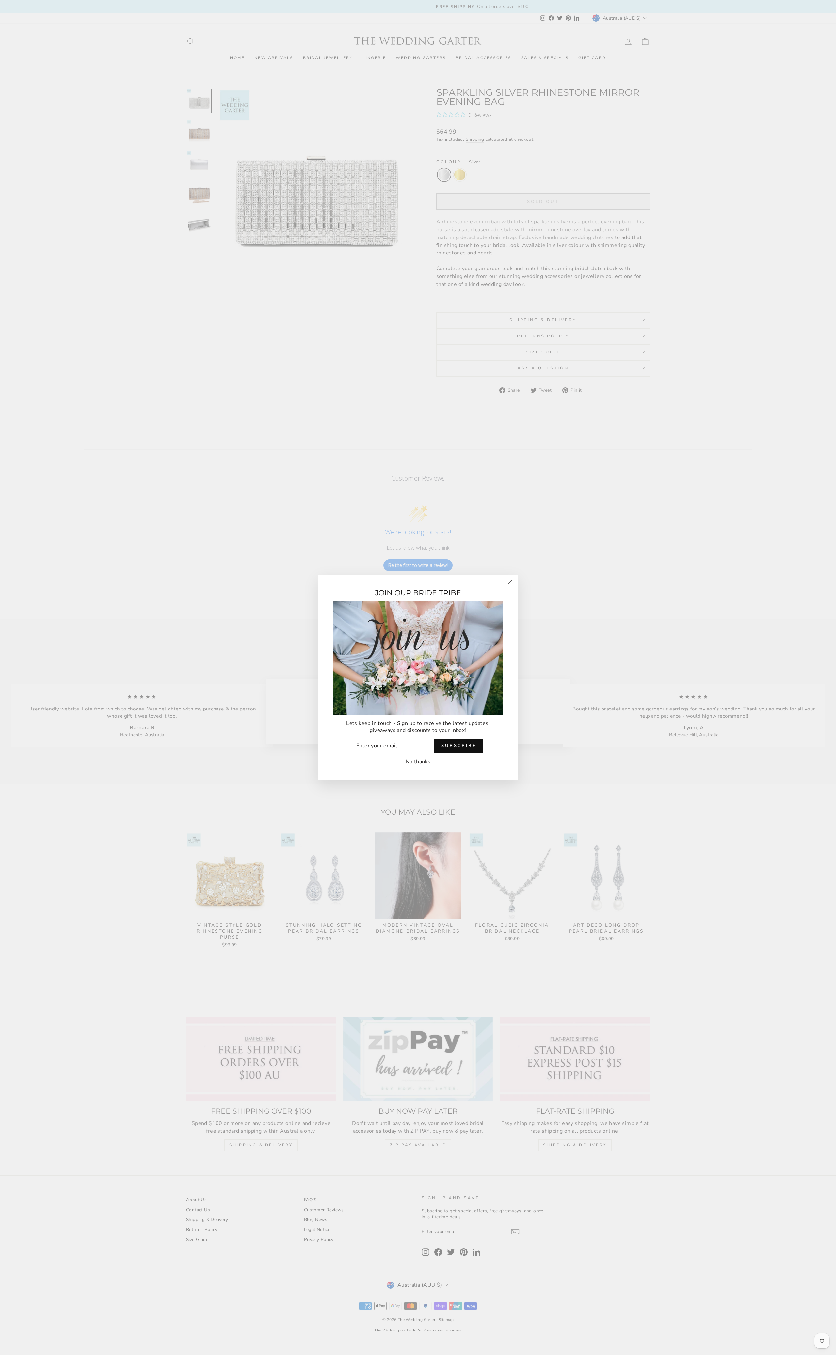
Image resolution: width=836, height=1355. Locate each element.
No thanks (418, 761)
